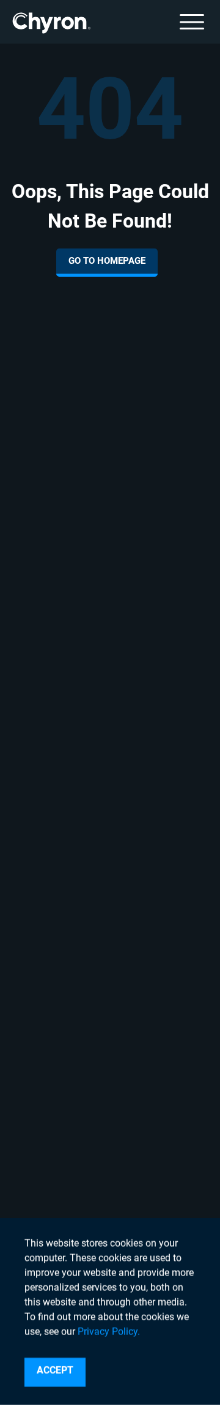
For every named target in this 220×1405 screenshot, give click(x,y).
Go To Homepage (106, 260)
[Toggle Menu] (192, 21)
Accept (55, 1370)
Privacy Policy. (109, 1332)
